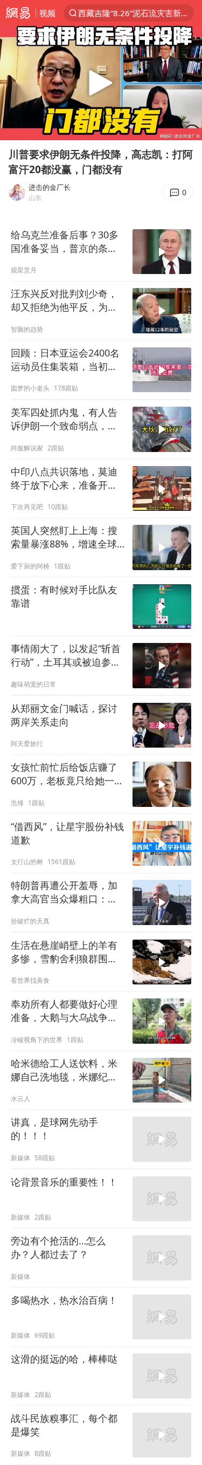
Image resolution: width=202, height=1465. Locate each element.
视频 (47, 13)
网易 (18, 13)
